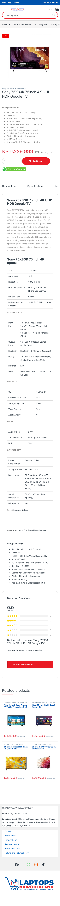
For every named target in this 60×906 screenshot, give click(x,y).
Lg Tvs (6, 744)
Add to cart (38, 161)
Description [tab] (8, 186)
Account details (12, 844)
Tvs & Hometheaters (22, 24)
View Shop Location (10, 3)
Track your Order (12, 848)
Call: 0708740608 (50, 3)
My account (10, 835)
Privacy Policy (11, 840)
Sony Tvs (43, 24)
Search (54, 15)
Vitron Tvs (23, 702)
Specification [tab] (35, 186)
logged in (23, 650)
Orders (8, 831)
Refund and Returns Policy (17, 853)
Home (4, 24)
